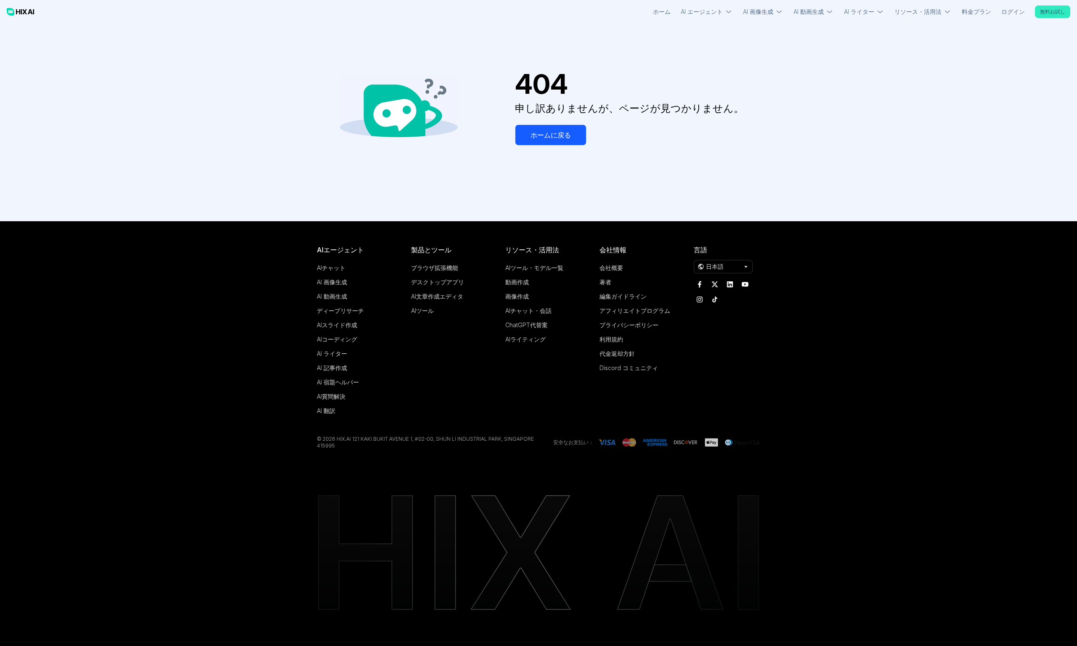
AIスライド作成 (337, 324)
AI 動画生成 (332, 296)
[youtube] (745, 284)
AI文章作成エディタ (437, 296)
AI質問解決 (331, 396)
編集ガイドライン (623, 296)
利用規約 (611, 339)
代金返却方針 (617, 353)
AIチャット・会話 (528, 310)
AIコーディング (337, 339)
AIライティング (525, 339)
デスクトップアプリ (437, 282)
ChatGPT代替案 (526, 324)
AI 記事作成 (332, 367)
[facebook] (699, 284)
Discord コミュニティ (629, 367)
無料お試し (1052, 11)
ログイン (1013, 11)
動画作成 (517, 282)
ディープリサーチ (340, 310)
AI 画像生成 (332, 282)
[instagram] (699, 299)
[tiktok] (715, 299)
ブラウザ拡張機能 (434, 267)
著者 (605, 282)
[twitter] (715, 284)
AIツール (422, 310)
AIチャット (331, 267)
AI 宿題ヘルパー (338, 382)
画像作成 (517, 296)
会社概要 (611, 267)
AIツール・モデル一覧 (534, 267)
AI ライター (332, 353)
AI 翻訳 (326, 410)
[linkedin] (730, 284)
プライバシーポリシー (629, 324)
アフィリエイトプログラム (635, 310)
